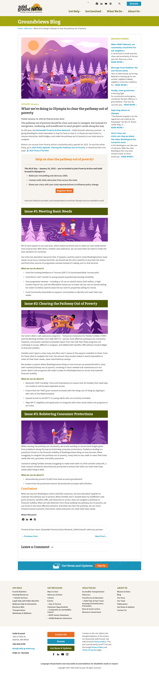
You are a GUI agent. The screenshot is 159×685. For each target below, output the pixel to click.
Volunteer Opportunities (57, 607)
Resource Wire (18, 607)
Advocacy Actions (54, 595)
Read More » (117, 62)
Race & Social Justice (91, 609)
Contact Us (122, 610)
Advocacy (86, 595)
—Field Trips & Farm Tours (93, 601)
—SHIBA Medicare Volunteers (59, 618)
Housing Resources (20, 595)
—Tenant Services (20, 598)
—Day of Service (54, 604)
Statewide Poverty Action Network (53, 130)
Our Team (121, 601)
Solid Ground (33, 8)
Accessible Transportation (93, 591)
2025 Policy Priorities (39, 150)
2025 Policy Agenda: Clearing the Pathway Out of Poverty (58, 147)
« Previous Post (30, 536)
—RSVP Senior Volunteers (58, 615)
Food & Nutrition (19, 591)
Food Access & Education (92, 598)
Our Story (121, 598)
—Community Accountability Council (59, 611)
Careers (50, 598)
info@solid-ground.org (23, 648)
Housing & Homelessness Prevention (92, 604)
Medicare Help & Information (24, 604)
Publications (122, 604)
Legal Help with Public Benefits (25, 601)
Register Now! (64, 190)
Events (50, 601)
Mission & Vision (123, 591)
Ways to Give (52, 591)
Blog (119, 595)
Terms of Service (89, 650)
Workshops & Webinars (21, 613)
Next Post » (100, 536)
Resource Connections (91, 612)
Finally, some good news (123, 90)
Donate (61, 641)
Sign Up (101, 566)
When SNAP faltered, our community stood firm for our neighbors (123, 47)
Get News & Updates (126, 607)
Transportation (18, 610)
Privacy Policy (100, 641)
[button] (119, 4)
